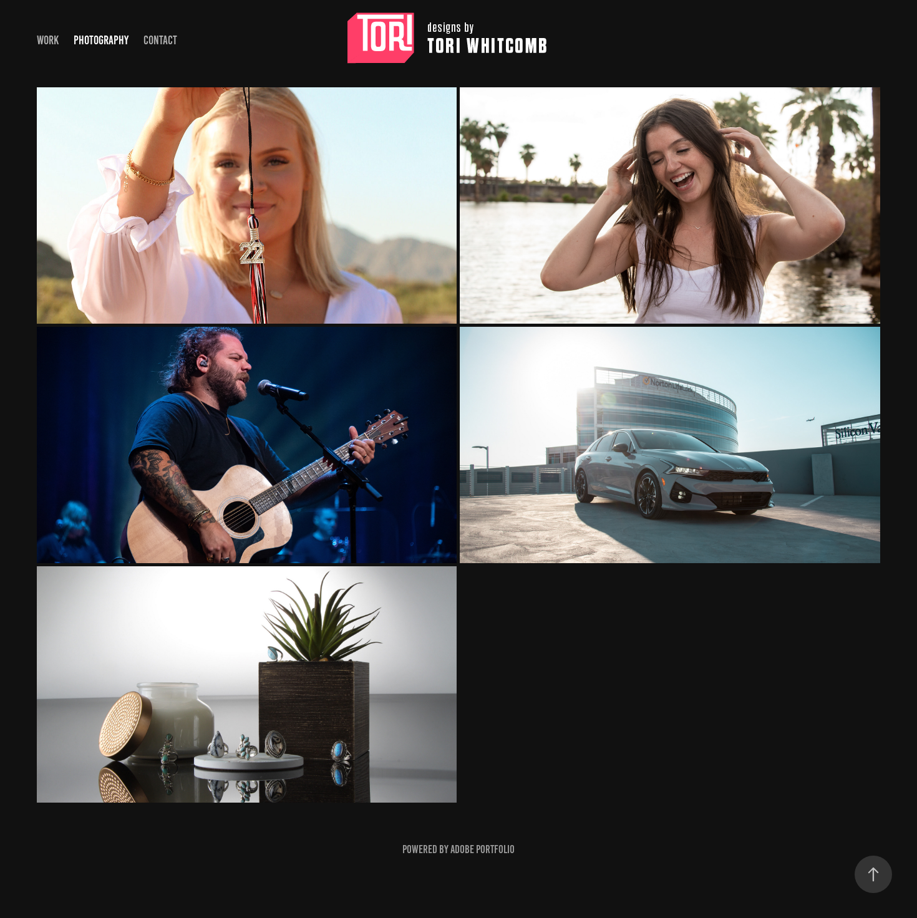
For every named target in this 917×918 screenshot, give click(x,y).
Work (48, 40)
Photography (101, 40)
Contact (160, 40)
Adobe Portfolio (482, 849)
